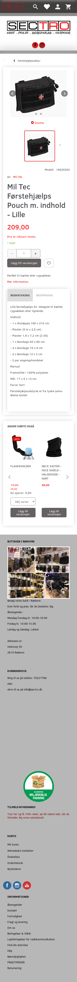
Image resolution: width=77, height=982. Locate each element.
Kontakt (12, 910)
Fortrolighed (14, 916)
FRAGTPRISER (16, 962)
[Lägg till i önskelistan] (49, 263)
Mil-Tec (17, 177)
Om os (11, 927)
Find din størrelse (17, 945)
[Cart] (68, 6)
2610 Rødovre (15, 652)
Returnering (14, 968)
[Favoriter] (46, 6)
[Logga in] (57, 6)
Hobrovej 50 (14, 646)
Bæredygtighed (16, 956)
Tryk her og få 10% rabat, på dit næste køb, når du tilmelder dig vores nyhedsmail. (38, 815)
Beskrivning (20, 295)
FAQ (9, 950)
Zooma (39, 123)
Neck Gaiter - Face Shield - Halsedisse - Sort (52, 472)
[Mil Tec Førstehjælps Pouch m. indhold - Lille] (38, 93)
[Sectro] (38, 27)
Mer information (17, 282)
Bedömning (44, 295)
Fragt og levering (17, 922)
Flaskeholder (20, 466)
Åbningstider (14, 904)
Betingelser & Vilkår (19, 933)
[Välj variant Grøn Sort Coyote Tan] (23, 501)
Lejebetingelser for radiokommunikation (31, 939)
